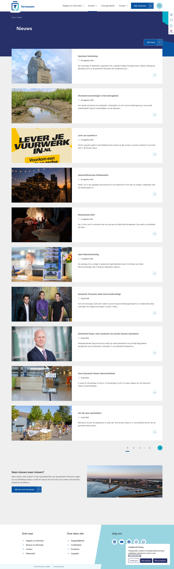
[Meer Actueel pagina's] (96, 5)
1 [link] (127, 447)
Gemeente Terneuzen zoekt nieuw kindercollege (99, 294)
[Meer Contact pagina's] (127, 5)
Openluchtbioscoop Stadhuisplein (93, 175)
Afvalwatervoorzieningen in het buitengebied (98, 95)
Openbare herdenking (88, 56)
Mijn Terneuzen (140, 6)
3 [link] (139, 447)
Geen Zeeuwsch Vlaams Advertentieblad (96, 373)
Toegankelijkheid (77, 540)
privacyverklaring (134, 555)
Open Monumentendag (88, 254)
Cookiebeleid (76, 545)
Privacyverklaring (58, 566)
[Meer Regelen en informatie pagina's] (83, 5)
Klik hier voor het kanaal (24, 489)
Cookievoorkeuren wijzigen (42, 566)
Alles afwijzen (146, 561)
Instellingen (134, 561)
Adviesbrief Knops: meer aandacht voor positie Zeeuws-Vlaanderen (108, 333)
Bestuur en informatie (34, 545)
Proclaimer (75, 549)
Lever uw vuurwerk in (87, 135)
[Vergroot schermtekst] (171, 20)
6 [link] (149, 447)
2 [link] (133, 447)
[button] (171, 14)
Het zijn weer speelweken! (90, 413)
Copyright (75, 553)
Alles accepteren (160, 561)
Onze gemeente (108, 5)
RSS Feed (151, 42)
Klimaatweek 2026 (86, 214)
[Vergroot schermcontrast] (171, 26)
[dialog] (148, 554)
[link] (160, 447)
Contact (29, 549)
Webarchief (30, 553)
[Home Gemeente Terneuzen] (23, 5)
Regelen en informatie (35, 540)
